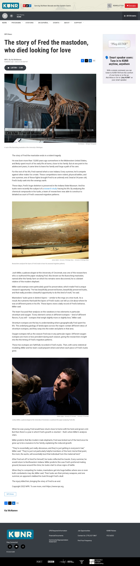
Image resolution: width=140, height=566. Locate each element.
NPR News (8, 34)
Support (78, 23)
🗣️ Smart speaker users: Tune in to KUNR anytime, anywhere (119, 61)
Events (56, 23)
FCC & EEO (110, 535)
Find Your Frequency (85, 540)
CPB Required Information (58, 531)
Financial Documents (56, 535)
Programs (16, 23)
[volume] (11, 15)
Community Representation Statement (58, 541)
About (67, 23)
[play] (5, 16)
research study (50, 188)
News (4, 23)
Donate (132, 6)
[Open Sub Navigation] (8, 23)
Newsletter (118, 6)
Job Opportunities (84, 531)
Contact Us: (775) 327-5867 (87, 535)
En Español (43, 23)
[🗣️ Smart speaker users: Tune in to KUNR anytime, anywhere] (119, 43)
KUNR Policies (111, 531)
